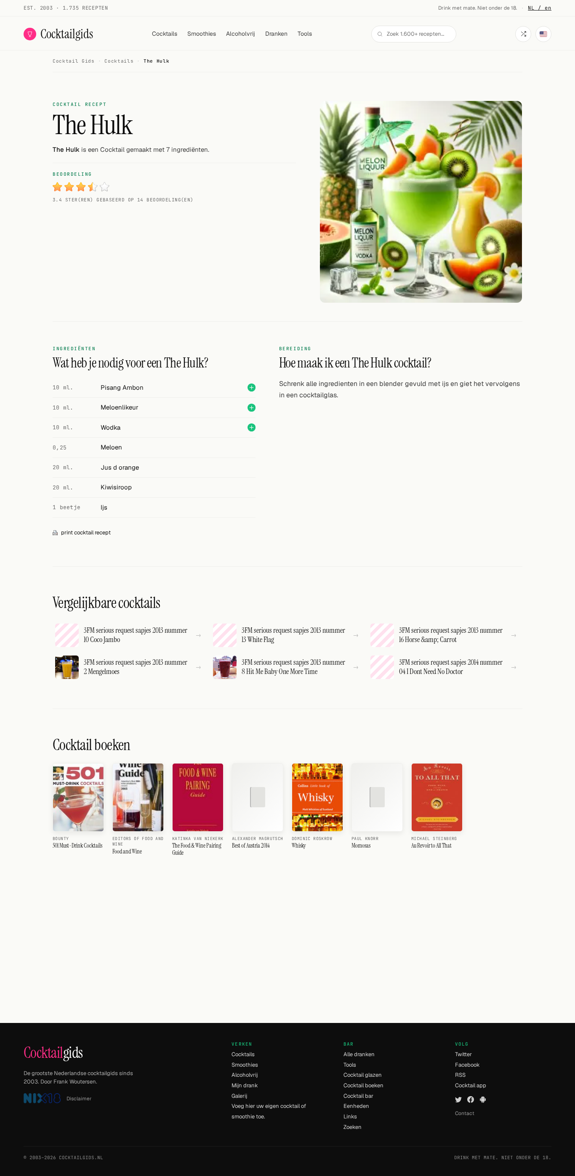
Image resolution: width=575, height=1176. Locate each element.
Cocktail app (470, 1085)
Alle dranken (359, 1054)
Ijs (104, 507)
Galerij (239, 1095)
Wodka (110, 427)
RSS (460, 1074)
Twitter (463, 1054)
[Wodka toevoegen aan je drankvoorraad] (252, 427)
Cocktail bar (358, 1095)
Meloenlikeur (119, 407)
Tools (305, 33)
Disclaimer (79, 1098)
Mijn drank (245, 1085)
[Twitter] (458, 1099)
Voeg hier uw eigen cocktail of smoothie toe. (269, 1111)
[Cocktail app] (482, 1099)
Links (350, 1116)
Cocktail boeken (363, 1085)
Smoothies (201, 33)
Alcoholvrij (240, 33)
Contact (464, 1113)
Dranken (276, 33)
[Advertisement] (400, 466)
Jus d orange (120, 467)
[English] (543, 34)
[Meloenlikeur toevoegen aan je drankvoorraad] (252, 408)
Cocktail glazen (362, 1074)
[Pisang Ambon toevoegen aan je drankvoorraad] (252, 387)
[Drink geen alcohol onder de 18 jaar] (42, 1098)
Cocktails (164, 33)
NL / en (539, 8)
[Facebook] (470, 1099)
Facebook (467, 1064)
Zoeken (352, 1127)
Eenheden (356, 1106)
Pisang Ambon (122, 387)
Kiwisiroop (116, 487)
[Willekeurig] (523, 34)
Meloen (111, 447)
